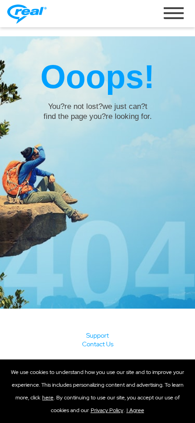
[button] (135, 410)
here (48, 397)
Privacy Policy (107, 410)
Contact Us (97, 344)
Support (97, 335)
